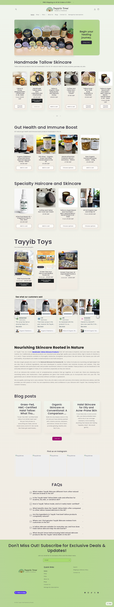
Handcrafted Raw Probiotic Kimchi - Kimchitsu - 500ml (68, 158)
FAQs (45, 576)
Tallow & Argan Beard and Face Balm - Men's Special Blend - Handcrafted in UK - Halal (105, 93)
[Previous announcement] (40, 2)
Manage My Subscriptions (51, 587)
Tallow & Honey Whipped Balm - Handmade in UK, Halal (20, 92)
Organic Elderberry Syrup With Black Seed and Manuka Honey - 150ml (24, 159)
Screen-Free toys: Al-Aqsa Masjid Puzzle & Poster (68, 274)
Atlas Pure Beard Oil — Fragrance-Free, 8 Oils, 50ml (24, 218)
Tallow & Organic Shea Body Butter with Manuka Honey (54, 92)
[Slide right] (60, 116)
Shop (45, 573)
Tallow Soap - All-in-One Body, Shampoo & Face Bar (88, 92)
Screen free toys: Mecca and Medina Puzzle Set (46, 273)
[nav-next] (97, 316)
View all (57, 438)
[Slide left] (53, 116)
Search (75, 567)
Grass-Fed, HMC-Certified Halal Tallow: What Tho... (27, 409)
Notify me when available (37, 100)
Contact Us (47, 584)
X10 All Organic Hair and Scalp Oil (90, 211)
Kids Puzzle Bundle (23, 278)
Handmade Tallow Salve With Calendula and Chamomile (37, 92)
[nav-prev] (16, 316)
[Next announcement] (73, 2)
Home (45, 571)
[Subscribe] (69, 560)
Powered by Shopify (29, 602)
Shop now (86, 42)
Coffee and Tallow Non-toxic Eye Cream (71, 91)
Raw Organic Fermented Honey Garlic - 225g (90, 158)
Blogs (45, 582)
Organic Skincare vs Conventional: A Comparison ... (57, 409)
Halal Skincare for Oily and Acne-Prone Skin (86, 407)
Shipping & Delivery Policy (80, 570)
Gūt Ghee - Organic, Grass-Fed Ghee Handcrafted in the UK (46, 159)
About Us (46, 579)
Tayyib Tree (21, 602)
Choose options (19, 106)
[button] (16, 9)
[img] (24, 314)
